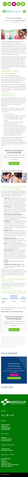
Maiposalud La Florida (6, 288)
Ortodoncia (3, 437)
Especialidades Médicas (19, 20)
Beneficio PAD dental (6, 440)
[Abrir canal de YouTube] (7, 415)
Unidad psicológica (5, 429)
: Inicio (11, 20)
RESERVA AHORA (14, 163)
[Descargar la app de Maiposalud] (9, 4)
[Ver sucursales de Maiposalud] (23, 4)
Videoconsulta (4, 426)
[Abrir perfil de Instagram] (5, 415)
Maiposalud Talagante (6, 286)
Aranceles (3, 460)
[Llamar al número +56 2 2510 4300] (18, 4)
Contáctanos (4, 461)
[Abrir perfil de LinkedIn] (13, 415)
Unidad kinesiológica (6, 427)
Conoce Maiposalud (5, 458)
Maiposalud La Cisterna (18, 286)
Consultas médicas (5, 424)
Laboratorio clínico (5, 448)
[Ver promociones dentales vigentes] (14, 4)
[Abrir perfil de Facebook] (2, 415)
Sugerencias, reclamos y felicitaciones (10, 464)
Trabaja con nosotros (6, 463)
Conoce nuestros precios (14, 378)
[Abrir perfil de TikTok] (10, 415)
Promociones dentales (6, 439)
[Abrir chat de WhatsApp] (5, 4)
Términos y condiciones (6, 466)
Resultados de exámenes (7, 450)
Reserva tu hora (14, 375)
